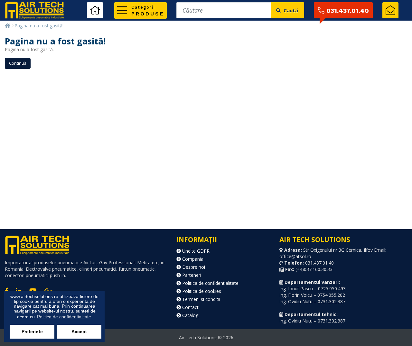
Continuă (17, 63)
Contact (190, 307)
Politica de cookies (201, 291)
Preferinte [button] (32, 331)
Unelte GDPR (195, 251)
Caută (290, 10)
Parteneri (191, 275)
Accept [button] (79, 331)
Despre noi (193, 267)
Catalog (189, 315)
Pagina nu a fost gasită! (38, 26)
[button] (140, 10)
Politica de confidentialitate (210, 283)
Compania (192, 259)
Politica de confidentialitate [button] (64, 316)
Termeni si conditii (200, 299)
